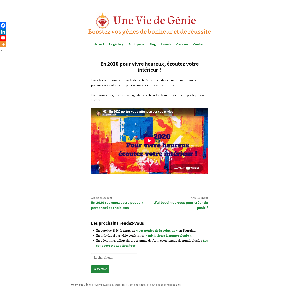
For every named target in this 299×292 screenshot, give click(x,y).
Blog (152, 44)
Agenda (166, 44)
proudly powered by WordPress (109, 284)
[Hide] (1, 50)
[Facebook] (3, 25)
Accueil (99, 44)
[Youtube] (3, 38)
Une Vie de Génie (81, 284)
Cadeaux (182, 44)
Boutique (135, 44)
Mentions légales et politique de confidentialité (154, 284)
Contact (199, 44)
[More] (3, 44)
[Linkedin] (3, 32)
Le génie (115, 44)
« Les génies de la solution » (157, 231)
